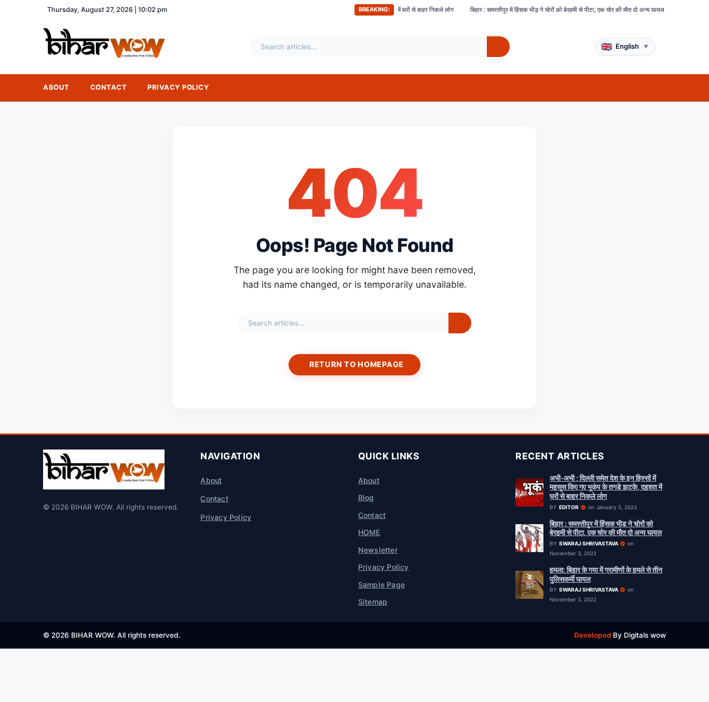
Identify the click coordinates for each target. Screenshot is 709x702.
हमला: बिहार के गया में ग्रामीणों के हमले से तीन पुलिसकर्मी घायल (606, 574)
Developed (593, 635)
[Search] (498, 46)
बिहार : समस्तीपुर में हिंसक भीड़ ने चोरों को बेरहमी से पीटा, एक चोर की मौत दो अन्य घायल (543, 9)
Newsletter (378, 549)
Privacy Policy (178, 87)
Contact (108, 87)
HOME (369, 532)
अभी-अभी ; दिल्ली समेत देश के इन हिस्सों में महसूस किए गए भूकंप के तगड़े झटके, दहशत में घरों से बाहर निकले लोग (606, 487)
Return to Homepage (356, 364)
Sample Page (381, 584)
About (56, 87)
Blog (366, 497)
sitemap (372, 601)
